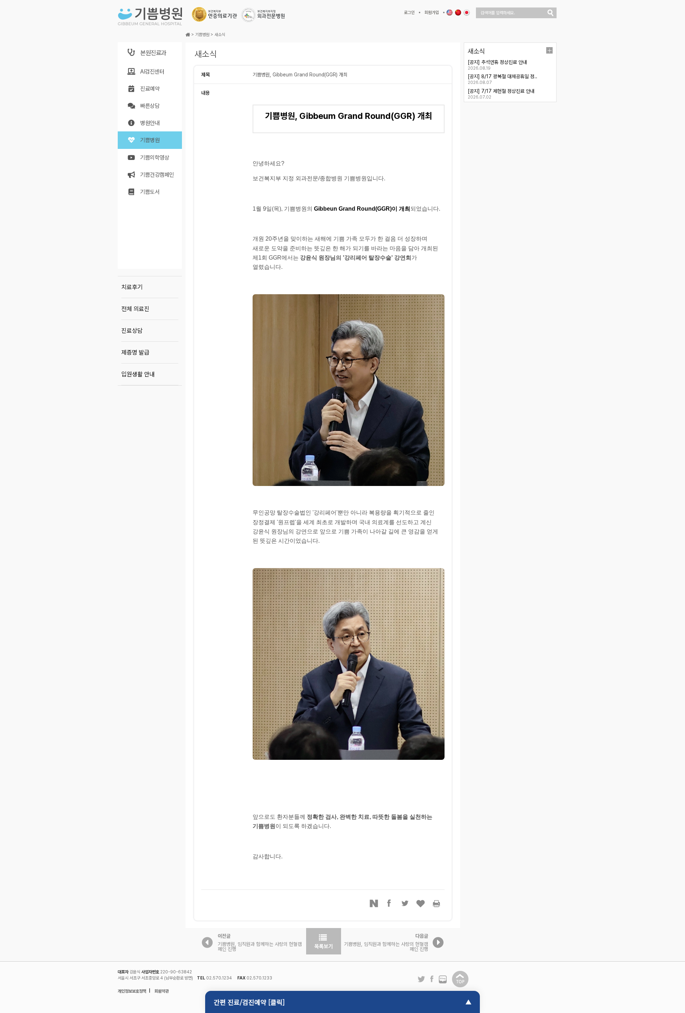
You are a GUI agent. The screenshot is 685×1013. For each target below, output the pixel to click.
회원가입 (432, 12)
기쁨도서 (149, 192)
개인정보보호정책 (132, 991)
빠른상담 (149, 105)
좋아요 (421, 903)
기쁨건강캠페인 (157, 174)
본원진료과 (153, 52)
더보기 (549, 50)
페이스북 (389, 903)
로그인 (409, 12)
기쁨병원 (149, 140)
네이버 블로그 (443, 980)
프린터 (437, 903)
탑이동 (460, 979)
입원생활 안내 (138, 374)
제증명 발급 (135, 352)
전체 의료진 (135, 308)
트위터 (405, 903)
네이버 (374, 903)
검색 (550, 12)
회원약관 (161, 991)
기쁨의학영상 (154, 157)
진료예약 (149, 88)
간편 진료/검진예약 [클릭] (249, 1002)
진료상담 (132, 330)
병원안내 (149, 123)
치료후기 (132, 287)
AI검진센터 (152, 71)
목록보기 (323, 941)
